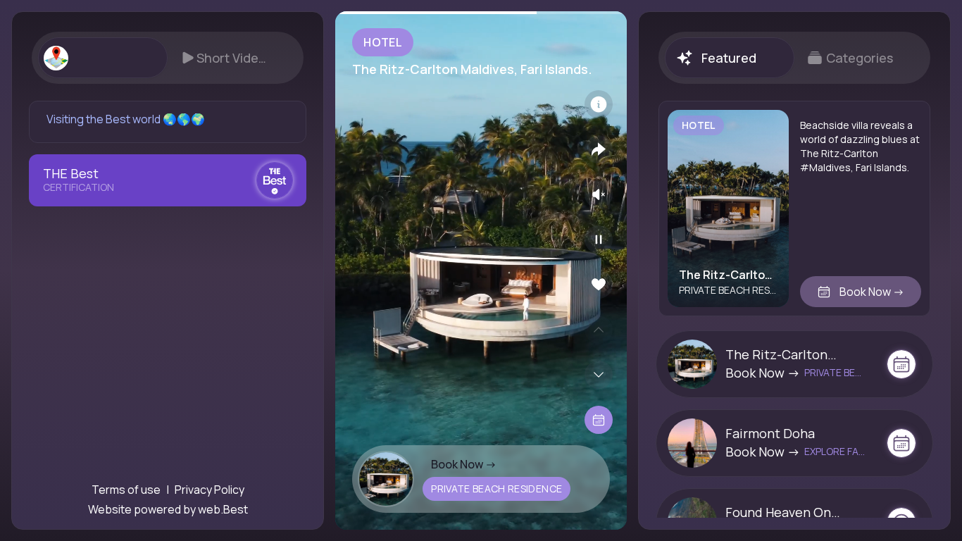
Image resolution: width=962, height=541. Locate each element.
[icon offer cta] (901, 364)
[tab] (102, 57)
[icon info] (599, 104)
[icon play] (599, 239)
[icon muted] (599, 194)
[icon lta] (599, 420)
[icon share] (599, 149)
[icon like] (599, 284)
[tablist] (168, 58)
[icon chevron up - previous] (599, 330)
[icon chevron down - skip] (599, 375)
